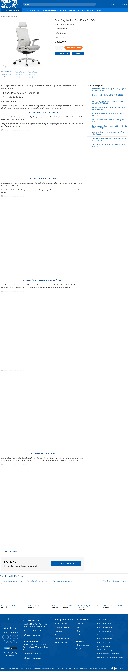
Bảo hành (72, 10)
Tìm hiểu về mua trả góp (50, 10)
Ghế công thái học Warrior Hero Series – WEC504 (89, 606)
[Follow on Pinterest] (5, 641)
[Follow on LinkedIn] (9, 641)
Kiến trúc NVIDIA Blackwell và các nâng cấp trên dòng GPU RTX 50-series (108, 102)
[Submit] (94, 4)
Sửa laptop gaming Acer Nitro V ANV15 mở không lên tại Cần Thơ (109, 139)
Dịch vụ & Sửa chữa (33, 10)
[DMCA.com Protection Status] (11, 648)
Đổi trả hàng (63, 10)
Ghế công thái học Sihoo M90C (112, 606)
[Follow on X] (14, 637)
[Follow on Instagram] (7, 637)
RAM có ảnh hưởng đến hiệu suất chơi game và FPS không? (108, 114)
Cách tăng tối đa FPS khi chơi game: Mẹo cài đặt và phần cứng (108, 133)
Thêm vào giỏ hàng (73, 47)
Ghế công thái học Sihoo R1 (35, 606)
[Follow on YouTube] (12, 641)
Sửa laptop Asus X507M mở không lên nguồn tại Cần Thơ (108, 145)
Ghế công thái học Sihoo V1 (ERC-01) (63, 606)
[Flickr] (15, 641)
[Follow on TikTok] (10, 637)
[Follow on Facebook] (3, 637)
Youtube (98, 10)
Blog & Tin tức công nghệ (85, 10)
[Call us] (17, 637)
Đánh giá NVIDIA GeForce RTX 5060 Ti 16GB (107, 95)
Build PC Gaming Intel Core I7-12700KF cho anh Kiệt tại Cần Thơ (108, 108)
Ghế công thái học (13, 16)
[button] (101, 4)
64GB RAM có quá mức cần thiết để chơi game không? (108, 120)
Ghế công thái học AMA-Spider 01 (11, 606)
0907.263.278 (36, 635)
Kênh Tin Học (87, 668)
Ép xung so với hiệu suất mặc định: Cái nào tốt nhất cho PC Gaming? (109, 127)
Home (3, 16)
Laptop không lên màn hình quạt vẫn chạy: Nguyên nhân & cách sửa (109, 89)
